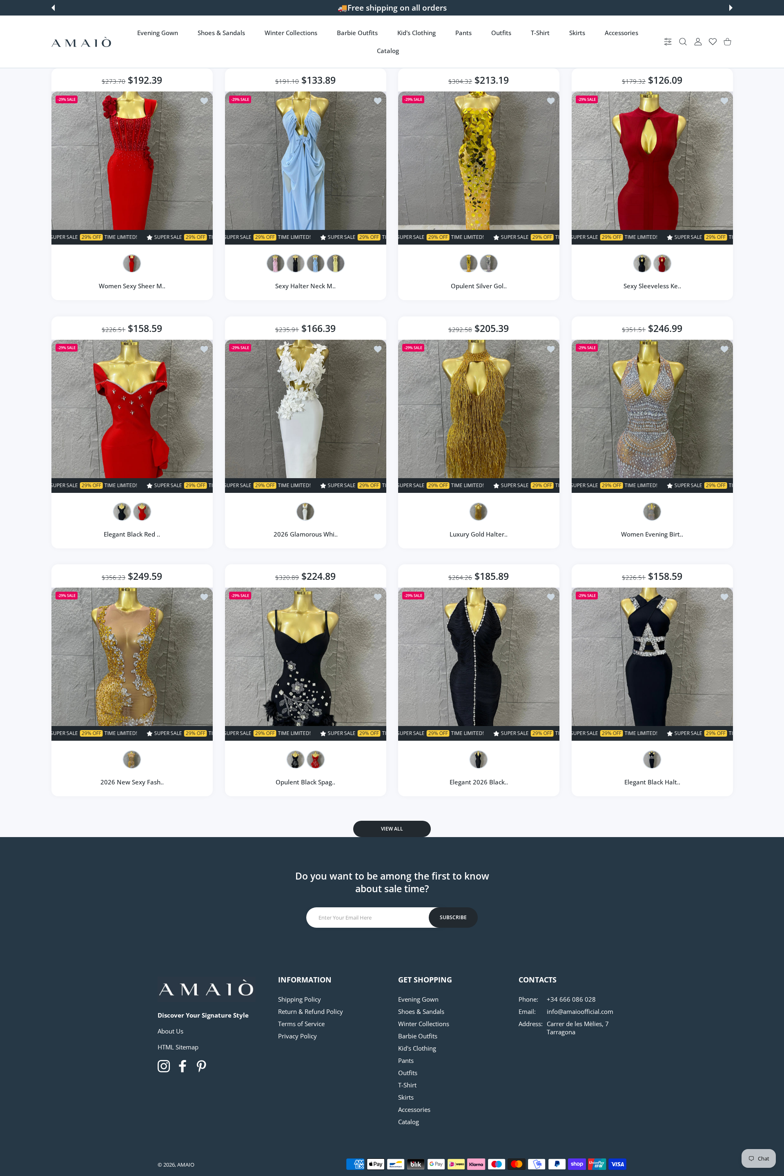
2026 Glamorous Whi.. (305, 534)
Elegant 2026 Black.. (479, 782)
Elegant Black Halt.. (652, 782)
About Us (170, 1031)
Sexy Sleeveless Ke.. (652, 286)
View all (392, 828)
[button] (53, 7)
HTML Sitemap (178, 1047)
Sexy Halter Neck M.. (305, 286)
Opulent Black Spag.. (305, 782)
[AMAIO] (81, 42)
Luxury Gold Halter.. (479, 534)
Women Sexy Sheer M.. (132, 286)
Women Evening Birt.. (652, 534)
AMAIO (185, 1164)
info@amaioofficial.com (580, 1011)
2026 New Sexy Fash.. (132, 782)
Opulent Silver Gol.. (479, 286)
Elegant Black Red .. (132, 534)
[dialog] (682, 42)
